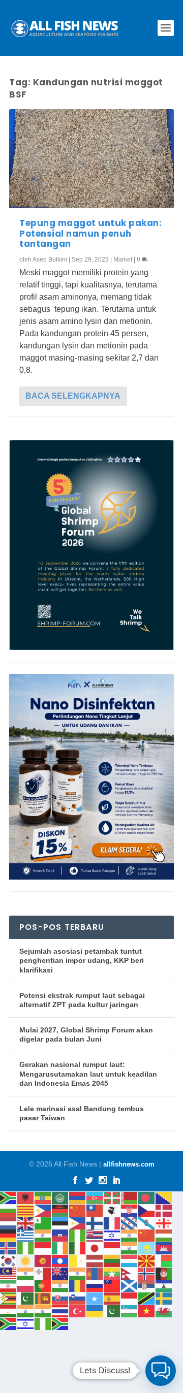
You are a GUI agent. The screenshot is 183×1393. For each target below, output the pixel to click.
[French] (112, 1222)
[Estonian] (60, 1222)
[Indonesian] (43, 1247)
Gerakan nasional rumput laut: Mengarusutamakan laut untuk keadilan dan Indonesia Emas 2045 (88, 1073)
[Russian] (95, 1285)
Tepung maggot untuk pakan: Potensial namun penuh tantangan (90, 233)
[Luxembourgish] (129, 1260)
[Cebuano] (43, 1210)
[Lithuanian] (112, 1260)
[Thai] (60, 1310)
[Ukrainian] (95, 1310)
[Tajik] (8, 1310)
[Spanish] (112, 1297)
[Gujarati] (43, 1235)
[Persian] (8, 1285)
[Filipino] (77, 1222)
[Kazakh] (147, 1247)
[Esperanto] (43, 1222)
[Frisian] (129, 1222)
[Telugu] (43, 1310)
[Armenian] (77, 1197)
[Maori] (60, 1273)
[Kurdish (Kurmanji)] (26, 1260)
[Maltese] (43, 1273)
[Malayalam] (26, 1273)
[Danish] (164, 1210)
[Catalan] (26, 1210)
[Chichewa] (60, 1210)
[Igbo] (26, 1247)
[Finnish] (95, 1222)
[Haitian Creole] (60, 1235)
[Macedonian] (147, 1260)
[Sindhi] (26, 1297)
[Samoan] (112, 1285)
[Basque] (112, 1197)
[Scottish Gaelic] (129, 1285)
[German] (8, 1235)
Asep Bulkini (50, 259)
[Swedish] (164, 1297)
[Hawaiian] (95, 1235)
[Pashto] (164, 1273)
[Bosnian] (164, 1197)
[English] (26, 1222)
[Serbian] (147, 1285)
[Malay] (8, 1273)
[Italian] (77, 1247)
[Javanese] (112, 1247)
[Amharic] (43, 1197)
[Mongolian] (95, 1273)
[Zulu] (60, 1323)
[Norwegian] (147, 1273)
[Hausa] (77, 1235)
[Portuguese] (43, 1285)
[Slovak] (60, 1297)
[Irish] (60, 1247)
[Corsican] (112, 1210)
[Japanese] (95, 1247)
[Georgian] (164, 1222)
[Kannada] (129, 1247)
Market (122, 259)
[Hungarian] (164, 1235)
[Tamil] (26, 1310)
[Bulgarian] (8, 1210)
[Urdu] (112, 1310)
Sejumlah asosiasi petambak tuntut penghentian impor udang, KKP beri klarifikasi (81, 960)
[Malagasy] (164, 1260)
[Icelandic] (8, 1247)
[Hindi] (129, 1235)
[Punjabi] (60, 1285)
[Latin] (77, 1260)
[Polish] (26, 1285)
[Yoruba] (43, 1323)
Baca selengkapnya (72, 396)
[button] (160, 1370)
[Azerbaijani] (95, 1197)
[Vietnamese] (147, 1310)
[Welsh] (164, 1310)
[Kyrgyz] (43, 1260)
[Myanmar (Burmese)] (112, 1273)
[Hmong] (147, 1235)
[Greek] (26, 1235)
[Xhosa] (8, 1323)
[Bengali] (147, 1197)
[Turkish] (77, 1310)
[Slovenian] (77, 1297)
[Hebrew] (112, 1235)
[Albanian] (26, 1197)
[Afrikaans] (8, 1197)
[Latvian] (95, 1260)
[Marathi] (77, 1273)
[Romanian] (77, 1285)
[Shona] (8, 1297)
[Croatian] (129, 1210)
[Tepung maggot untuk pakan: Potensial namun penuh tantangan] (91, 158)
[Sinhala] (43, 1297)
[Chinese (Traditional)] (95, 1210)
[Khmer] (164, 1247)
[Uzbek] (129, 1310)
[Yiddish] (26, 1323)
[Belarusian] (129, 1197)
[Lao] (60, 1260)
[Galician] (147, 1222)
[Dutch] (8, 1222)
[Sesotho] (164, 1285)
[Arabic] (60, 1197)
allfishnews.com (129, 1164)
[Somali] (95, 1297)
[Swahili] (147, 1297)
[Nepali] (129, 1273)
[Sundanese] (129, 1297)
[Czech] (147, 1210)
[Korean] (8, 1260)
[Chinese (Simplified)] (77, 1210)
